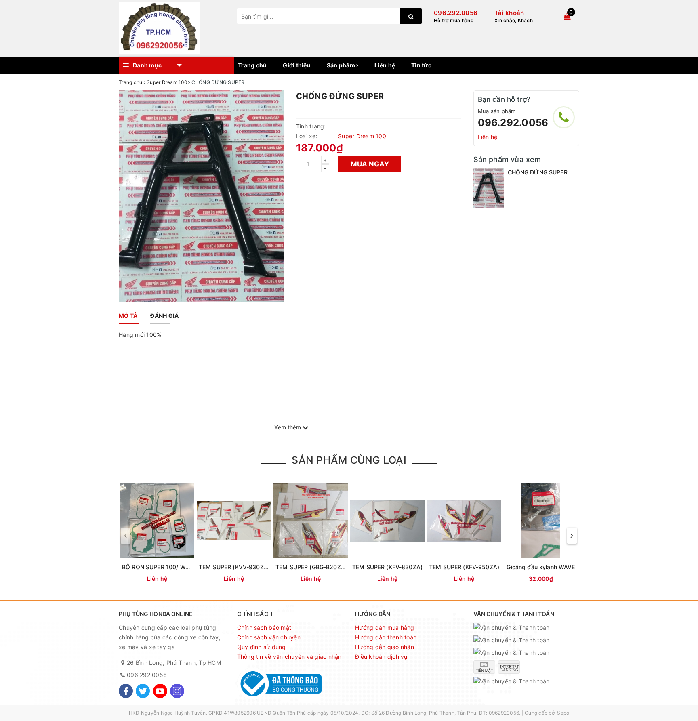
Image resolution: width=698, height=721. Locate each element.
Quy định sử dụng (261, 646)
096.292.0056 (455, 13)
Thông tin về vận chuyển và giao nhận (289, 656)
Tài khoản (509, 13)
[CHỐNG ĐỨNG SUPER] (488, 187)
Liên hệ (384, 65)
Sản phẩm (341, 65)
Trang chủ (252, 65)
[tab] (128, 316)
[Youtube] (160, 691)
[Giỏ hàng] (567, 17)
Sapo (563, 713)
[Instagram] (177, 691)
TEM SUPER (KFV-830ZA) (387, 566)
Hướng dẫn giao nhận (384, 646)
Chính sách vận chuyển (269, 637)
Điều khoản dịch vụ (381, 656)
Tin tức (421, 65)
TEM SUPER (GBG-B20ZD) (311, 566)
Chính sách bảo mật (264, 627)
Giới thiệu (297, 65)
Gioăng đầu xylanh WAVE (541, 566)
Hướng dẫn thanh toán (385, 637)
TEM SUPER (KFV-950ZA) (464, 566)
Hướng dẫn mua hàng (384, 627)
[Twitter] (143, 691)
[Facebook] (126, 691)
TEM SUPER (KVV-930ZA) (234, 566)
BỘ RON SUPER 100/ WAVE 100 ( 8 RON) (177, 566)
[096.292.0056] (564, 117)
